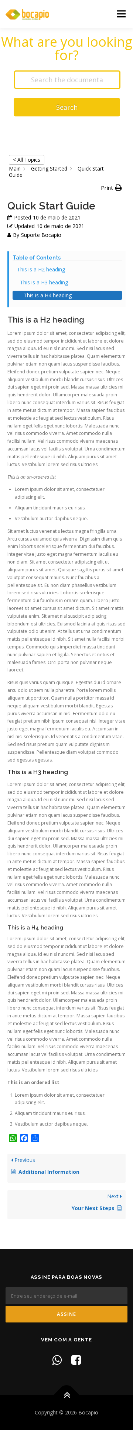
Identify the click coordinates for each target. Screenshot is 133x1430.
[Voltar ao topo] (67, 1395)
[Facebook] (76, 1359)
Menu (121, 14)
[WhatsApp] (57, 1359)
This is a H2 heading (41, 269)
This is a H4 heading (48, 295)
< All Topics (26, 159)
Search (67, 107)
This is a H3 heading (44, 282)
